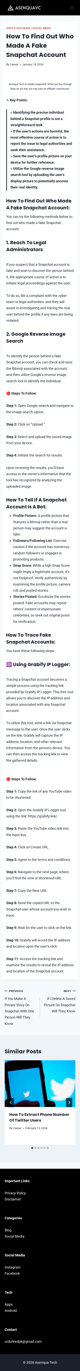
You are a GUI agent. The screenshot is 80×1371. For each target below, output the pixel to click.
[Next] (69, 1102)
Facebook (12, 1273)
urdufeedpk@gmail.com (23, 1341)
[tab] (32, 1148)
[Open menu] (71, 8)
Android (11, 1311)
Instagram (13, 1267)
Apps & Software (18, 28)
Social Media (41, 28)
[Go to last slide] (11, 1102)
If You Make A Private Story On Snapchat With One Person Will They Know (19, 1008)
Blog (8, 1230)
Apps (9, 1304)
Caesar (14, 64)
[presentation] (40, 1083)
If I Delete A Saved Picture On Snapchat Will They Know (59, 1001)
